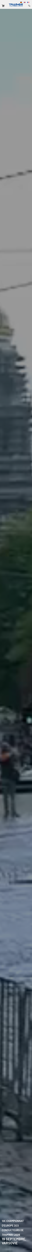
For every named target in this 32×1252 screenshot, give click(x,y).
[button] (29, 6)
